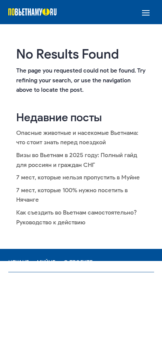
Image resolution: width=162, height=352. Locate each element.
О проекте (78, 262)
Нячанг (18, 262)
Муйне (46, 262)
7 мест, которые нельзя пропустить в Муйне (78, 177)
